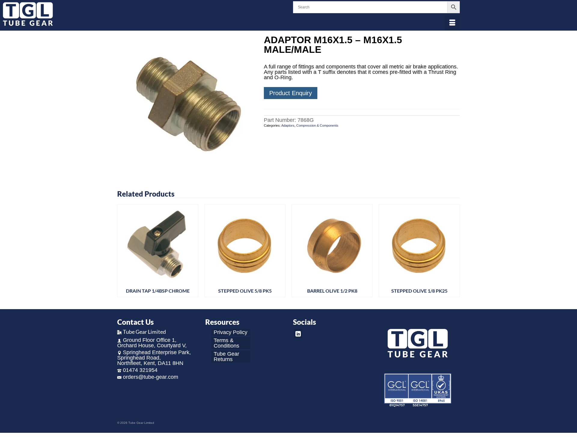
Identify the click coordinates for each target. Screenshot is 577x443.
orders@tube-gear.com (150, 377)
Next (454, 252)
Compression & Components (317, 125)
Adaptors (288, 125)
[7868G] (186, 103)
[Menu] (452, 23)
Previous (122, 252)
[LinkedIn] (298, 333)
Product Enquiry (290, 93)
